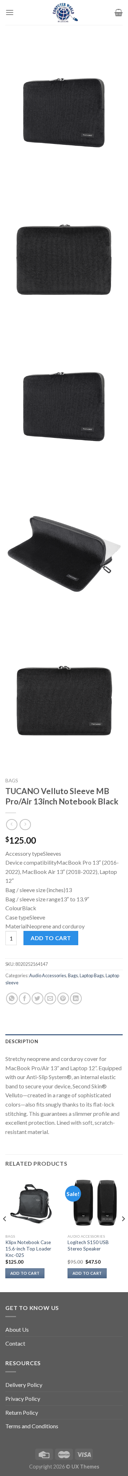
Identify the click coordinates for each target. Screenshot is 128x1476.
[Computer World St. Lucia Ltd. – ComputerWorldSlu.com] (64, 12)
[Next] (123, 1232)
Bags (11, 780)
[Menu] (9, 12)
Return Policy (21, 1412)
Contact (15, 1343)
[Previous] (5, 1232)
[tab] (64, 1041)
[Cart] (118, 12)
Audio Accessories (47, 975)
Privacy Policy (22, 1398)
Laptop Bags (92, 975)
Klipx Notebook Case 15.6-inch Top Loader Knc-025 (28, 1248)
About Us (17, 1329)
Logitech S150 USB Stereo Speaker (88, 1245)
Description (21, 1041)
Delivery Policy (23, 1384)
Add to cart (51, 937)
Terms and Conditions (31, 1426)
